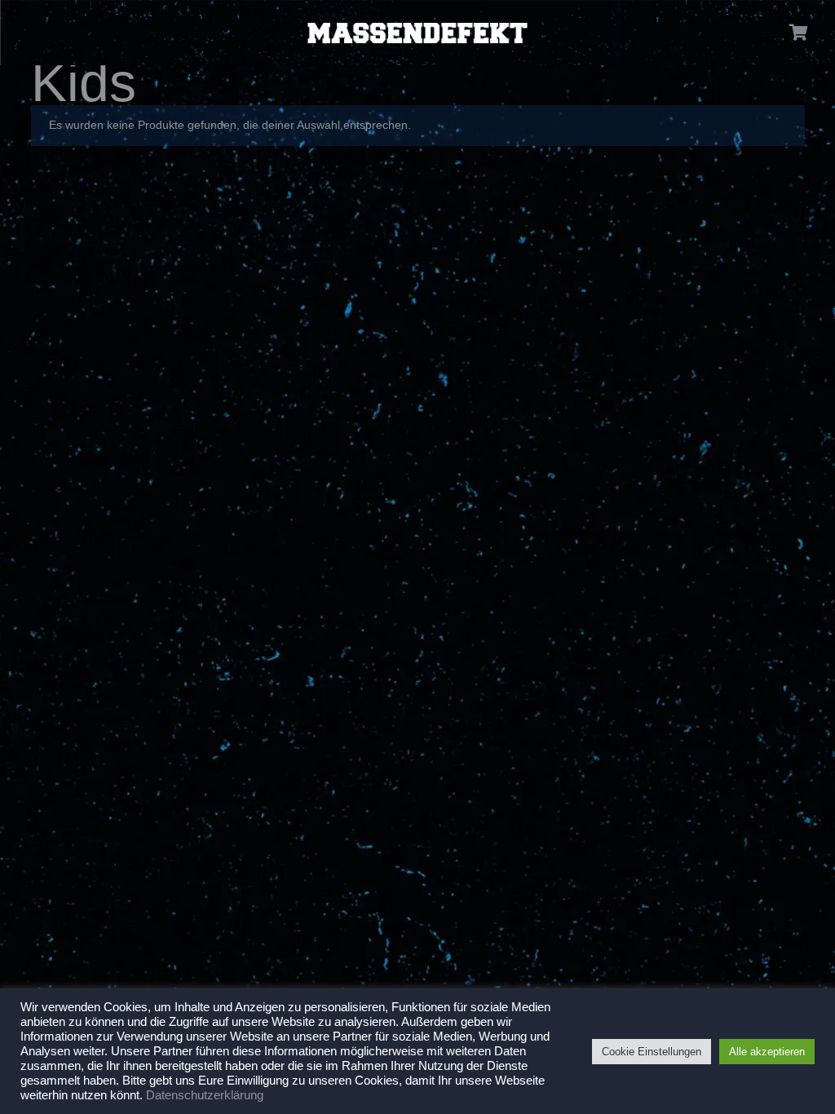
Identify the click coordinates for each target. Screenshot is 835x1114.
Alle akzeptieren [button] (767, 1051)
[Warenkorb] (799, 32)
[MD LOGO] (417, 33)
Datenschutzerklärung (204, 1095)
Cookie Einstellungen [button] (651, 1051)
